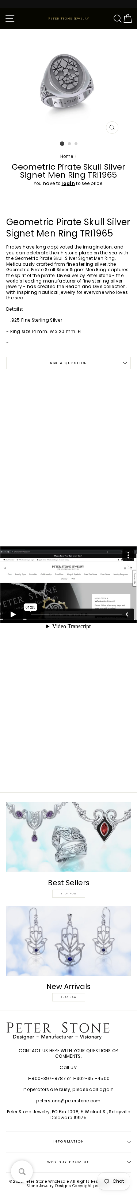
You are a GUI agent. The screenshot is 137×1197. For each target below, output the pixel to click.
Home (66, 156)
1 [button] (62, 143)
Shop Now (69, 893)
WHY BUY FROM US (68, 1161)
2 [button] (70, 144)
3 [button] (76, 144)
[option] (68, 83)
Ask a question (69, 362)
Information (68, 1141)
